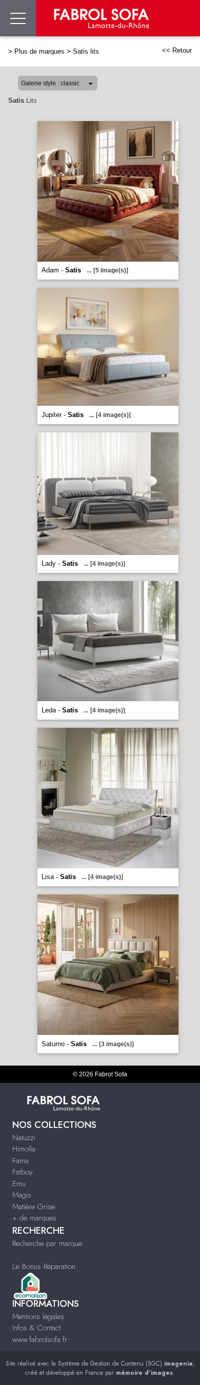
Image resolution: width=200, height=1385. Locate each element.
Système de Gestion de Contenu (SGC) (125, 1363)
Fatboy (22, 1172)
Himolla (23, 1149)
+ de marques (34, 1218)
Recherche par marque (47, 1243)
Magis (21, 1195)
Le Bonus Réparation (43, 1266)
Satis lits (86, 51)
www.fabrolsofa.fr (39, 1339)
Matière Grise (33, 1206)
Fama (20, 1160)
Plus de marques (39, 51)
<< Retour (177, 50)
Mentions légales (38, 1316)
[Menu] (18, 18)
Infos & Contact (36, 1327)
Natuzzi (23, 1137)
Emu (19, 1183)
